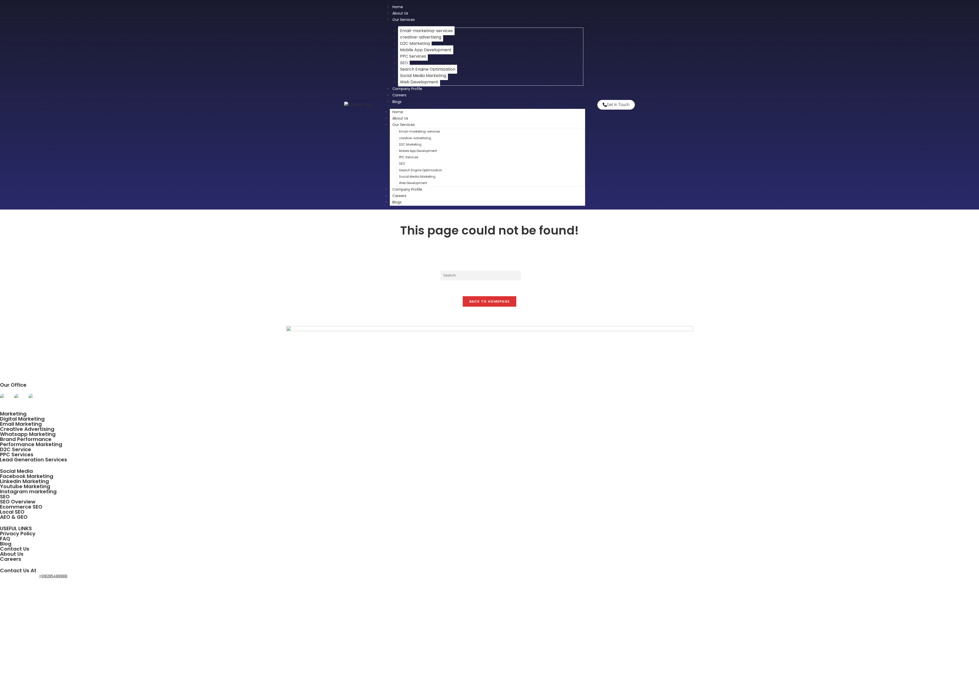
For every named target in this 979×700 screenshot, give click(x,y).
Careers (399, 195)
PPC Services (413, 56)
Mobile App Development (426, 50)
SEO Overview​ (17, 501)
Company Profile (407, 88)
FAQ (5, 538)
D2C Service (15, 449)
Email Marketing (21, 423)
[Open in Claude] (34, 399)
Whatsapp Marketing (28, 434)
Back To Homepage (489, 301)
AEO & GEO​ (14, 517)
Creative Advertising (27, 429)
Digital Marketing (22, 418)
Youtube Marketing (25, 486)
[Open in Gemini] (19, 399)
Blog (5, 543)
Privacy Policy (17, 533)
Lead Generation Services (33, 459)
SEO (404, 63)
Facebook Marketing (26, 476)
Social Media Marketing (423, 76)
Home (397, 111)
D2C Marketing (415, 43)
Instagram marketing (28, 491)
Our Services (403, 19)
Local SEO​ (12, 511)
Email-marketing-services (426, 31)
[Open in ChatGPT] (5, 399)
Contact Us (14, 548)
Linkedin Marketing (24, 481)
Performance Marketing (31, 444)
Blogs (397, 101)
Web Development (413, 183)
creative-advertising (420, 37)
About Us (400, 118)
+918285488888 (53, 576)
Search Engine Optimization (427, 69)
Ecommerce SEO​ (21, 506)
